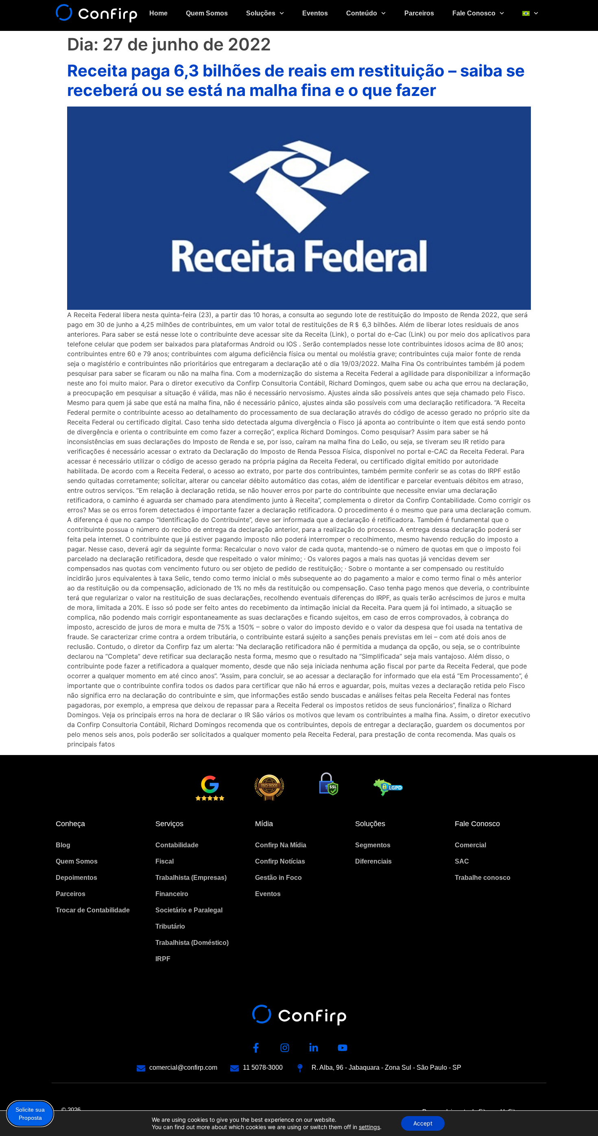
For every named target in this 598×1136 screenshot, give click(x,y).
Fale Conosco (473, 13)
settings (369, 1126)
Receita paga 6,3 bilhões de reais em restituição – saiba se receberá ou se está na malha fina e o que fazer (296, 80)
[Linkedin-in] (314, 1048)
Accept (422, 1123)
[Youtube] (342, 1048)
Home (158, 13)
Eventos (315, 13)
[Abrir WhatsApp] (577, 1115)
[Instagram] (285, 1048)
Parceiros (419, 13)
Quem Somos (207, 13)
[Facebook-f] (256, 1048)
